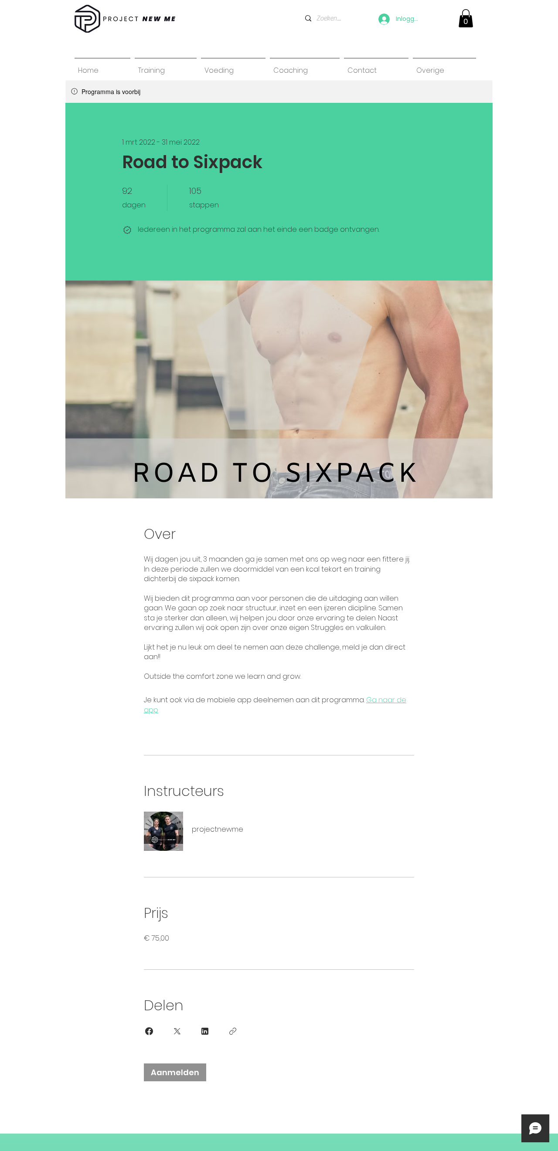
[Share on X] (177, 1031)
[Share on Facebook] (149, 1031)
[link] (465, 18)
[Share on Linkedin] (205, 1031)
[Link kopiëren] (233, 1031)
